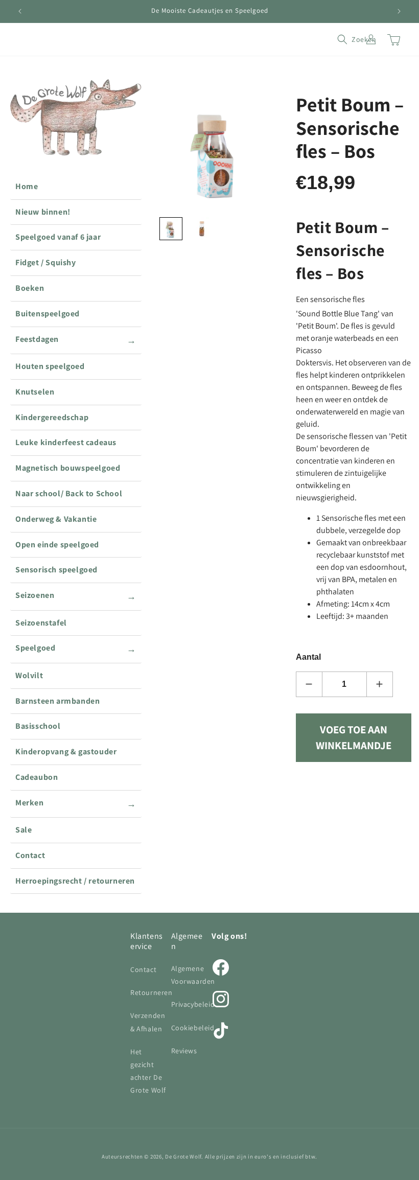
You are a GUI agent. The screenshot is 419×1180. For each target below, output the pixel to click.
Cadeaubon (36, 777)
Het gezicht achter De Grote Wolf (148, 1071)
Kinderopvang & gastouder (66, 751)
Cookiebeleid (193, 1027)
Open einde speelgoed (57, 544)
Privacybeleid (193, 1004)
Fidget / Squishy (45, 262)
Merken (75, 803)
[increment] (379, 684)
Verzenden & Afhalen (147, 1022)
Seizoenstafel (41, 622)
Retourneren (151, 992)
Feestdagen (75, 340)
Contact (30, 855)
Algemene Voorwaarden (193, 975)
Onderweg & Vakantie (56, 519)
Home (26, 186)
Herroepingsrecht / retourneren (75, 880)
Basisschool (38, 726)
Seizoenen (75, 596)
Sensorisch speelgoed (56, 569)
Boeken (29, 288)
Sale (23, 829)
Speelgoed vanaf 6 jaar (58, 237)
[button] (348, 39)
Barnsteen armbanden (57, 701)
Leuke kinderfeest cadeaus (66, 442)
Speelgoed (75, 648)
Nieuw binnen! (43, 211)
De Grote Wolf (183, 1156)
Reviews (184, 1050)
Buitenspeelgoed (47, 313)
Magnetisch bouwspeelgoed (67, 467)
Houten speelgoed (50, 366)
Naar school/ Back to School (68, 493)
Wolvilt (29, 675)
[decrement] (309, 684)
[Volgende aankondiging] (399, 11)
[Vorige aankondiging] (20, 11)
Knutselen (34, 391)
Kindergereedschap (51, 417)
